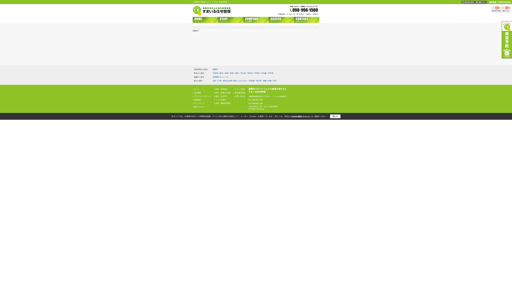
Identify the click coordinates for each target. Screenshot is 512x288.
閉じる (335, 116)
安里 (214, 81)
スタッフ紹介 (240, 89)
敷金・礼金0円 (221, 96)
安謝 (231, 73)
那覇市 (215, 69)
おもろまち (243, 81)
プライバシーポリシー (202, 96)
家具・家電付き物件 (223, 93)
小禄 (219, 81)
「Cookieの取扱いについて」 (300, 116)
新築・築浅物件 (221, 89)
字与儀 (263, 73)
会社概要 (197, 93)
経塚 (270, 81)
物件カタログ (199, 107)
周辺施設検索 (240, 93)
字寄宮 (256, 73)
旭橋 (264, 81)
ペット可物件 (220, 100)
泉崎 (226, 73)
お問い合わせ (240, 96)
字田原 (250, 73)
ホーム (196, 89)
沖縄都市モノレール (220, 77)
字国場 (215, 73)
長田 (237, 73)
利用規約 (197, 100)
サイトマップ (199, 103)
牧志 (235, 81)
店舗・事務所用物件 (223, 103)
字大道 (243, 73)
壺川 (275, 81)
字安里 (270, 73)
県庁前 (258, 81)
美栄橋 (251, 81)
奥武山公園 (227, 81)
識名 (221, 73)
